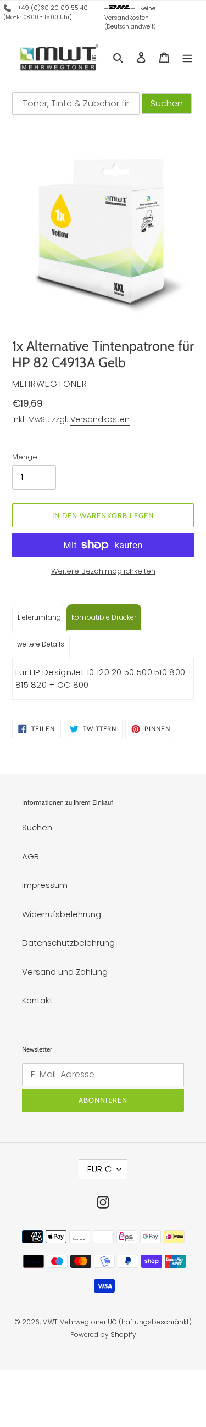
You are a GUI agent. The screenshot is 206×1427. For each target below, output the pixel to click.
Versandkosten (100, 419)
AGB (30, 856)
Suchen (37, 827)
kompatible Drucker (103, 617)
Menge (24, 457)
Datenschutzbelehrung (68, 942)
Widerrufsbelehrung (61, 914)
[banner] (7, 9)
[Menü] (187, 57)
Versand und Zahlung (65, 971)
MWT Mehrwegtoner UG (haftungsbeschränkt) (117, 1322)
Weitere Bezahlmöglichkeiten (103, 571)
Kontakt (37, 1000)
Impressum (45, 885)
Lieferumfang (39, 617)
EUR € (99, 1169)
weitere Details (40, 644)
